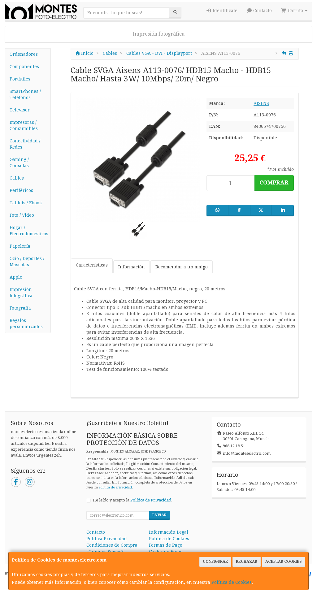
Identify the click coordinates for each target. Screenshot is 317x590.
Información (131, 266)
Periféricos (21, 190)
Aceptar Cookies (283, 561)
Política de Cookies (231, 582)
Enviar (159, 515)
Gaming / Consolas (19, 162)
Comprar (274, 182)
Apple (16, 277)
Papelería (20, 246)
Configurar (215, 561)
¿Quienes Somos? (105, 551)
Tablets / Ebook (26, 202)
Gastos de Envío (166, 551)
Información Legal (168, 532)
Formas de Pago (165, 545)
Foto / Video (22, 215)
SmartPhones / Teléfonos (25, 94)
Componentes (24, 66)
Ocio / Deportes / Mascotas (27, 261)
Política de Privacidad (115, 487)
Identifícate (224, 10)
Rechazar (246, 561)
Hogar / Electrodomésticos (29, 230)
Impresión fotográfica (159, 34)
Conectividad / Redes (25, 144)
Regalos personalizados (26, 323)
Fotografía (20, 308)
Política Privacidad (106, 538)
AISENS (261, 103)
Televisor (20, 109)
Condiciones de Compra (111, 545)
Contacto (262, 10)
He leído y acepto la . (132, 500)
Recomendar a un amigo (181, 266)
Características (92, 264)
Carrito (295, 10)
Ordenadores (24, 54)
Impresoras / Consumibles (24, 125)
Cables (17, 178)
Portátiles (20, 78)
